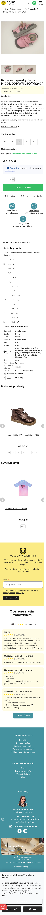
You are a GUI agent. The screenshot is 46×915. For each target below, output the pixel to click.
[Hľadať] (28, 3)
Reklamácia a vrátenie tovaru (23, 752)
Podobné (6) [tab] (25, 242)
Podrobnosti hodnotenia (12, 91)
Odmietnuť (11, 909)
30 (28, 452)
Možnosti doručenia (9, 149)
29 (23, 452)
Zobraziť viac (23, 715)
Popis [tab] (5, 242)
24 (14, 452)
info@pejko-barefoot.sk (25, 826)
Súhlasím (32, 909)
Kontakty (23, 740)
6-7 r (23, 526)
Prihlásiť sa (11, 598)
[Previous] (2, 426)
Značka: (6, 96)
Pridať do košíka (23, 188)
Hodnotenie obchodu (23, 613)
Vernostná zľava (23, 774)
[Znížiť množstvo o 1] (13, 180)
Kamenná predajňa (23, 771)
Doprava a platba (23, 743)
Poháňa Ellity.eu (10, 171)
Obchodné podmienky (23, 746)
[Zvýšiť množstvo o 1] (13, 178)
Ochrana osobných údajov (23, 749)
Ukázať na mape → (23, 867)
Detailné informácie (9, 126)
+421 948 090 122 (25, 816)
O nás (23, 768)
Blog (23, 777)
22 (9, 452)
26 (18, 452)
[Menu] (40, 3)
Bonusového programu (31, 168)
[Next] (43, 426)
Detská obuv (20, 331)
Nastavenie (22, 902)
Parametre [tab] (14, 242)
